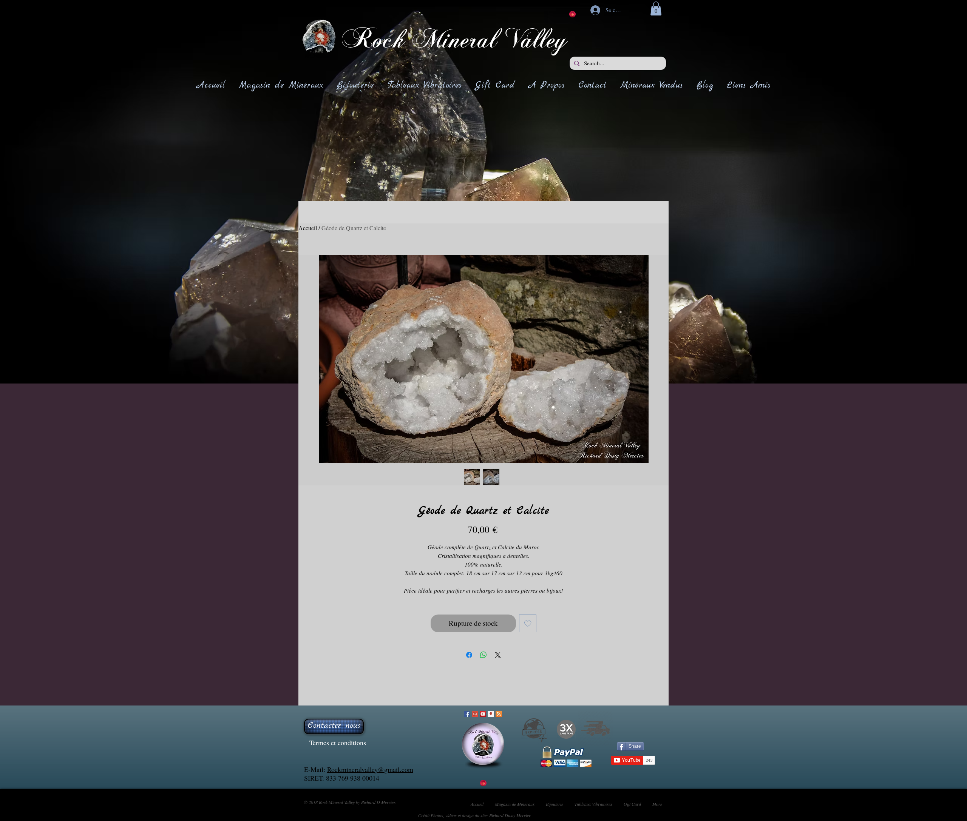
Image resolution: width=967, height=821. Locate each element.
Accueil (307, 228)
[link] (656, 8)
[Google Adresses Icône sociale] (491, 714)
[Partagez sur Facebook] (469, 654)
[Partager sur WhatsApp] (483, 654)
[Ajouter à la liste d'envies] (528, 623)
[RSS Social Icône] (499, 714)
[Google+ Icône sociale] (475, 714)
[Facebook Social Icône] (467, 714)
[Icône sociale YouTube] (483, 714)
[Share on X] (497, 654)
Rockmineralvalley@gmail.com (370, 769)
